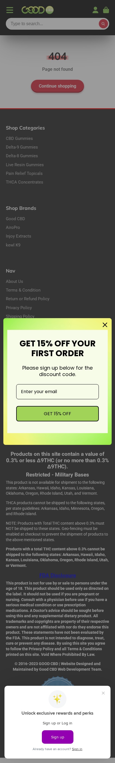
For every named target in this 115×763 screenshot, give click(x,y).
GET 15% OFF (57, 413)
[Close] (105, 325)
